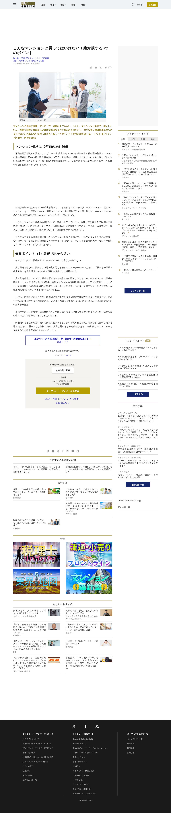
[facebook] (85, 726)
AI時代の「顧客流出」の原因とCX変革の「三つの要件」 (138, 385)
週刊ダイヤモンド (80, 743)
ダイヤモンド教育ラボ (81, 789)
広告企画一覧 (124, 507)
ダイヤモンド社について (137, 733)
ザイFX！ (76, 766)
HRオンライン (78, 779)
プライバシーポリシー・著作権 (35, 761)
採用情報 (130, 748)
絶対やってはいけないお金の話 (31, 60)
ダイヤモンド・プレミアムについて (37, 743)
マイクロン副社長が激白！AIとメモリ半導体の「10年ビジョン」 (138, 367)
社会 (15, 60)
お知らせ (130, 752)
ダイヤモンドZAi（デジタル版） (86, 752)
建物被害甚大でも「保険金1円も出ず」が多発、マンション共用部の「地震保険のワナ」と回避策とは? (89, 469)
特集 (73, 4)
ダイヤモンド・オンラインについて (38, 733)
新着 (43, 4)
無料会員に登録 (63, 370)
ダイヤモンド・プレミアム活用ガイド (38, 748)
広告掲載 (26, 770)
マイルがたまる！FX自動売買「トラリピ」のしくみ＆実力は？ (138, 348)
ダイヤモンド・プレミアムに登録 (62, 390)
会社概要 (130, 743)
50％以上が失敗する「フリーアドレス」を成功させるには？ (138, 358)
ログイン (140, 4)
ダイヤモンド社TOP (135, 739)
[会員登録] (152, 4)
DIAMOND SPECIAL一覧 (129, 500)
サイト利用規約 (29, 752)
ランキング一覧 (138, 290)
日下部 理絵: (31, 57)
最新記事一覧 (138, 484)
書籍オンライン (79, 757)
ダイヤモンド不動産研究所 (83, 770)
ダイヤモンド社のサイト (83, 733)
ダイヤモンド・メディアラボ (84, 793)
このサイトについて (31, 739)
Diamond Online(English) (83, 739)
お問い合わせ (28, 775)
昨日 (133, 139)
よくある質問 (28, 766)
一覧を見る (138, 394)
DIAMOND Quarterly (81, 775)
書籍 (83, 4)
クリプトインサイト (81, 784)
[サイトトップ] (28, 4)
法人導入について (30, 779)
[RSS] (97, 726)
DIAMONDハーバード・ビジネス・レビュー (90, 748)
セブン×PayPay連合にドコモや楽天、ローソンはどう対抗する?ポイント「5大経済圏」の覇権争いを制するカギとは (36, 469)
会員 (153, 139)
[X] (74, 726)
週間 (143, 139)
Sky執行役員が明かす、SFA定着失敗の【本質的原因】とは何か (138, 376)
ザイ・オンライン (80, 761)
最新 (123, 139)
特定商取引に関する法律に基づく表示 (38, 757)
